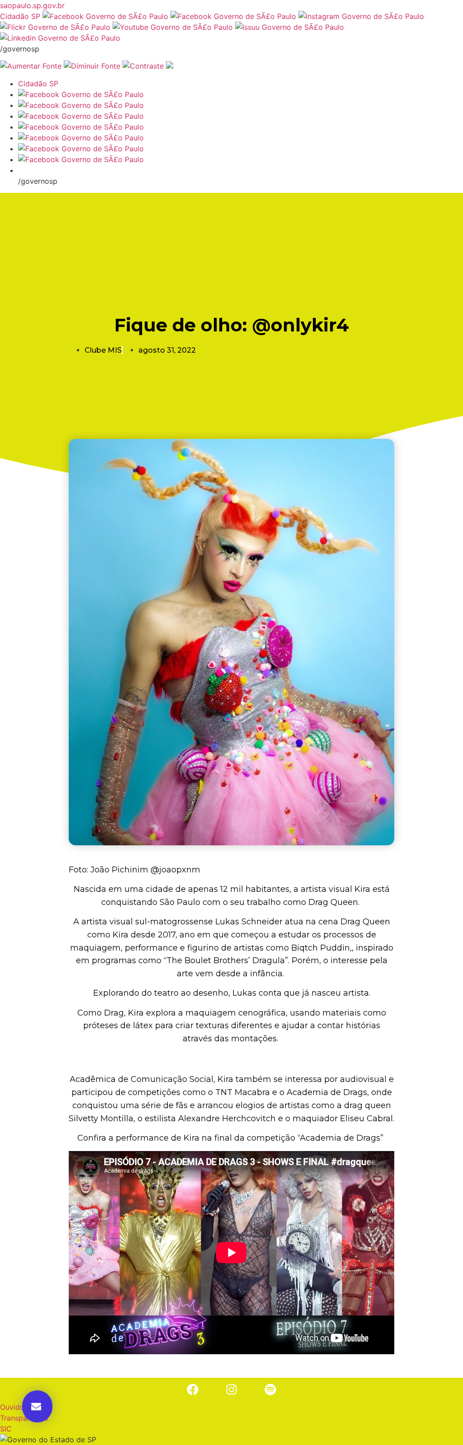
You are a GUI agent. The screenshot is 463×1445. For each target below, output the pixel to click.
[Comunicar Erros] (169, 65)
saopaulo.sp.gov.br (32, 5)
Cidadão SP (20, 16)
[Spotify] (270, 1389)
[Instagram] (231, 1389)
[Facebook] (192, 1389)
